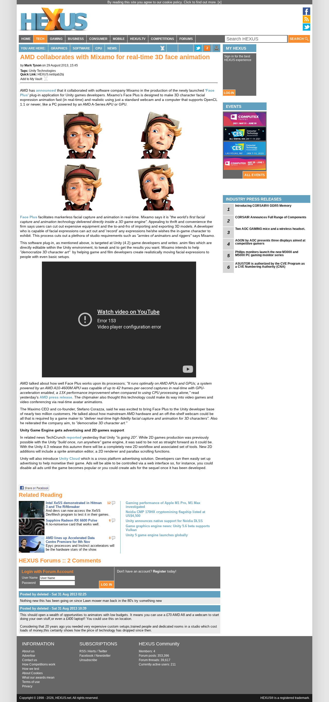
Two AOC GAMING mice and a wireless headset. (270, 228)
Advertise (28, 655)
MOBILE (119, 39)
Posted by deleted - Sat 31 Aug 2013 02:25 (53, 594)
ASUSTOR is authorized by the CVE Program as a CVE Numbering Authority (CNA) (270, 265)
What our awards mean (38, 677)
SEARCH (297, 39)
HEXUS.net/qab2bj (51, 74)
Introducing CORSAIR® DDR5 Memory (263, 205)
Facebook (86, 655)
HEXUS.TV (137, 39)
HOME (26, 39)
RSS (82, 651)
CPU (98, 48)
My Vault (36, 79)
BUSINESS (76, 39)
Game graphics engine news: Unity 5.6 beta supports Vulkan (168, 528)
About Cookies (32, 673)
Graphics (59, 48)
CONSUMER (98, 39)
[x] (220, 2)
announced (46, 90)
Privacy (27, 686)
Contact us (29, 660)
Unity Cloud (69, 458)
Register (159, 571)
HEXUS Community (159, 643)
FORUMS (186, 39)
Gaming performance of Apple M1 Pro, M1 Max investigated (163, 505)
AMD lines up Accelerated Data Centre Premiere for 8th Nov (70, 540)
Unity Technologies (42, 71)
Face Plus (28, 217)
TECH (40, 39)
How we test (30, 669)
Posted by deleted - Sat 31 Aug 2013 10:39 (53, 608)
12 (109, 503)
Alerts (92, 651)
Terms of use (31, 682)
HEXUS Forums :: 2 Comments (60, 560)
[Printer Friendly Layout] (216, 50)
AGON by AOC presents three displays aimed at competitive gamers (270, 242)
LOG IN (229, 93)
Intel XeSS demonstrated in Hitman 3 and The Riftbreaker (74, 505)
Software (81, 48)
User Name (30, 577)
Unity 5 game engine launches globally (157, 535)
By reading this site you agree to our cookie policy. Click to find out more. (162, 2)
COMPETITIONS (162, 39)
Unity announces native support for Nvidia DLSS (164, 521)
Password (29, 583)
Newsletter (103, 655)
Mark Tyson (32, 65)
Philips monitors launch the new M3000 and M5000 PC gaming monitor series (266, 253)
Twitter (102, 651)
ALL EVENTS (254, 175)
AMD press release (56, 397)
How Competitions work (38, 664)
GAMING (56, 39)
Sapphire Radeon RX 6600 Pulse (71, 520)
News (112, 48)
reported (74, 437)
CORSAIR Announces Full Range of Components (270, 217)
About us (28, 651)
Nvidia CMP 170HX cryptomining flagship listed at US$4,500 (165, 514)
